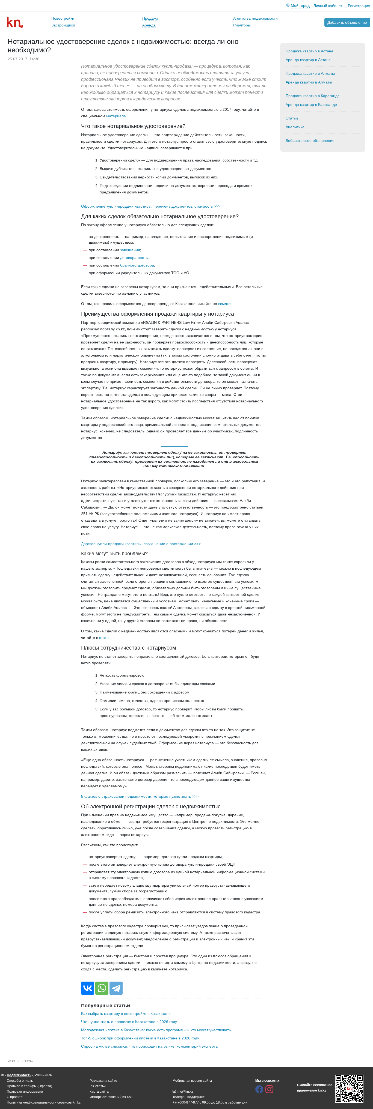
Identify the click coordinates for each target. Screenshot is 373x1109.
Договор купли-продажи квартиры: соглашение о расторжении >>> (141, 544)
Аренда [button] (149, 25)
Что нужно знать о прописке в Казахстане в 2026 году (129, 1022)
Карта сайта (99, 1091)
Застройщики (63, 25)
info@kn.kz (185, 1091)
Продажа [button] (150, 18)
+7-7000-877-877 (186, 1102)
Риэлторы (242, 25)
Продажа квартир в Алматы (310, 73)
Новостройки (62, 18)
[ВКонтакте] (87, 988)
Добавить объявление (347, 22)
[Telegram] (116, 988)
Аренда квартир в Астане (308, 60)
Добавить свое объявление (310, 140)
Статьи (292, 118)
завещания (130, 250)
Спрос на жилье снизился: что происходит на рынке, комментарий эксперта (149, 1046)
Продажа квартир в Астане (309, 51)
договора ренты (134, 257)
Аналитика (295, 127)
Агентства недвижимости (255, 18)
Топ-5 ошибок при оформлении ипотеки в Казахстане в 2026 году (140, 1038)
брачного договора (137, 265)
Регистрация (359, 6)
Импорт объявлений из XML (112, 1097)
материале (116, 116)
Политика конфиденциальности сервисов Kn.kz (44, 1102)
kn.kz (11, 1061)
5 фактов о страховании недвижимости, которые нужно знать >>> (140, 796)
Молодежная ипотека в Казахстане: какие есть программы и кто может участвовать (156, 1030)
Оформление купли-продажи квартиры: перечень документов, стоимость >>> (150, 206)
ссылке (224, 303)
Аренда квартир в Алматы (309, 82)
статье (105, 637)
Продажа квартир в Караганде (313, 96)
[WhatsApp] (101, 988)
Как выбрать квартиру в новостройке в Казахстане (126, 1013)
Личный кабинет (327, 6)
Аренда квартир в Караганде (311, 104)
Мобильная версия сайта (192, 1081)
